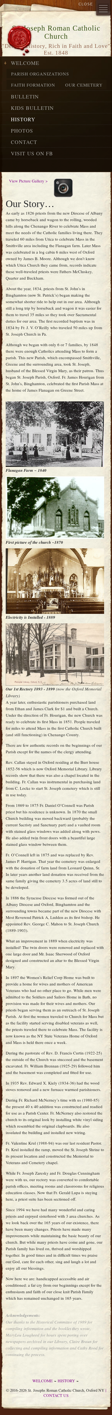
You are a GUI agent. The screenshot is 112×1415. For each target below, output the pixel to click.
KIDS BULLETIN (32, 107)
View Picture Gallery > (28, 181)
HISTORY (23, 119)
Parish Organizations (40, 74)
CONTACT (24, 142)
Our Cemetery (84, 85)
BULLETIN (25, 96)
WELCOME (25, 63)
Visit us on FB (32, 153)
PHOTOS (22, 130)
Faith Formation (33, 85)
